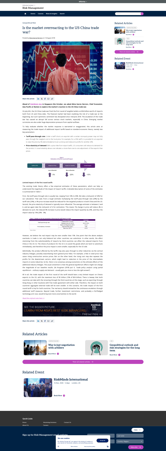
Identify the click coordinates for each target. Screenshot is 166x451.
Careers (45, 425)
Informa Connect (27, 5)
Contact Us (67, 422)
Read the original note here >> (33, 298)
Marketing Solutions (49, 422)
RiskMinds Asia (36, 104)
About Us (25, 425)
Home (24, 422)
